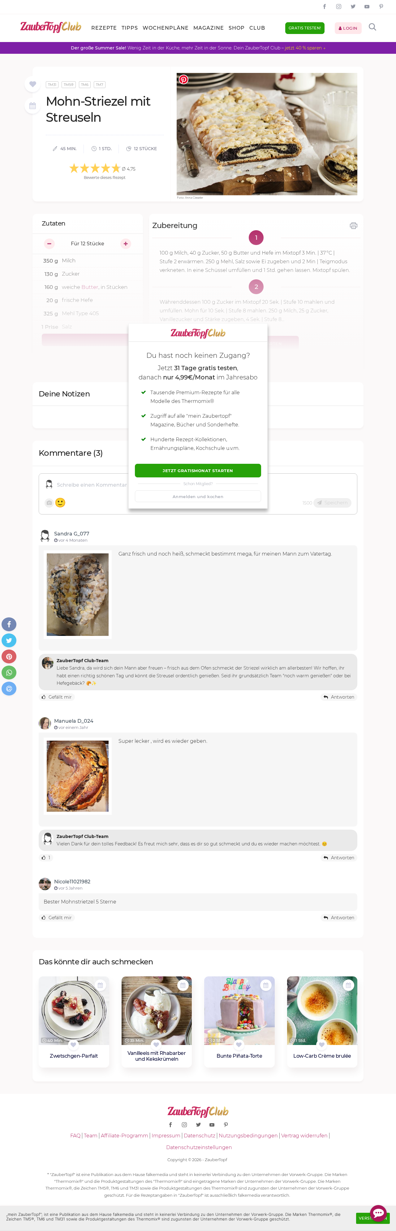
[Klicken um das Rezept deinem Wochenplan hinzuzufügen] (100, 985)
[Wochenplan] (32, 106)
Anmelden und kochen (198, 496)
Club (257, 28)
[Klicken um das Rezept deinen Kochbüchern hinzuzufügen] (73, 1044)
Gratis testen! (305, 28)
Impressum (166, 1136)
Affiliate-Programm (124, 1136)
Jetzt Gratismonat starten (198, 470)
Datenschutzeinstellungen (199, 1147)
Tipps (130, 28)
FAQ (75, 1136)
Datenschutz (199, 1136)
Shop (237, 28)
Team (90, 1136)
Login (350, 28)
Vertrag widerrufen (304, 1136)
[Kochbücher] (32, 84)
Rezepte (104, 28)
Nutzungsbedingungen (248, 1136)
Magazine (208, 28)
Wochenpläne (166, 28)
